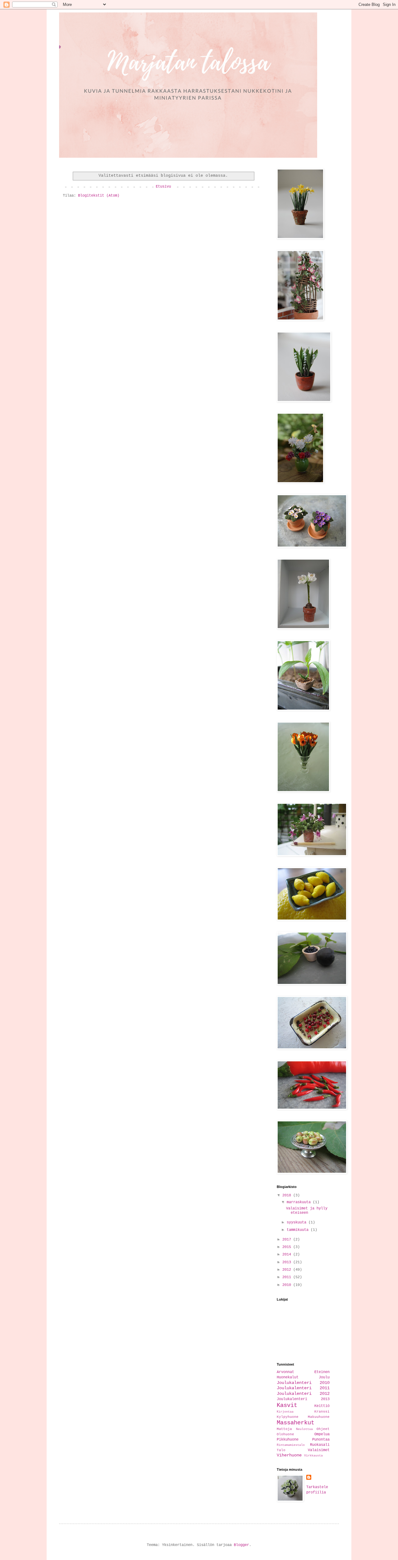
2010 (287, 1285)
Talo (281, 1450)
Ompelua (322, 1434)
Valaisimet (319, 1450)
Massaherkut (295, 1422)
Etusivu (163, 186)
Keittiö (322, 1406)
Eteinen (322, 1372)
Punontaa (321, 1439)
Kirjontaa (285, 1411)
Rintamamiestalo (291, 1445)
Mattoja (284, 1429)
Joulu (324, 1377)
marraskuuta (300, 1202)
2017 (287, 1239)
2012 (287, 1270)
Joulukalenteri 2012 (303, 1393)
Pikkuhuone (287, 1439)
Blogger (241, 1545)
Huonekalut (287, 1377)
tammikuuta (299, 1230)
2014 (287, 1254)
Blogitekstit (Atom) (98, 195)
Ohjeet (323, 1429)
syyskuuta (297, 1222)
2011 (287, 1277)
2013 (287, 1262)
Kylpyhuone (287, 1417)
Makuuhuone (319, 1417)
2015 (287, 1247)
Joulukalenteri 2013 (303, 1399)
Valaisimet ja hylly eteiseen (306, 1210)
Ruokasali (320, 1445)
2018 (287, 1195)
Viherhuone (289, 1455)
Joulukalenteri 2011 (303, 1387)
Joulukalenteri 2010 (303, 1382)
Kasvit (287, 1405)
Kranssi (322, 1411)
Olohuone (285, 1434)
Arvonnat (285, 1372)
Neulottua (304, 1429)
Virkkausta (313, 1455)
